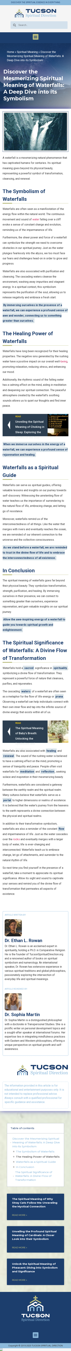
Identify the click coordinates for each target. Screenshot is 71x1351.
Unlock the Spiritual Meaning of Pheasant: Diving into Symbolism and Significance (35, 1267)
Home (10, 52)
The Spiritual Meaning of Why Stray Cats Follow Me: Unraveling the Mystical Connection (34, 1202)
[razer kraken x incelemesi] (35, 1349)
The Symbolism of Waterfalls (35, 1151)
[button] (35, 37)
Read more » (19, 1215)
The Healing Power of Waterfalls (38, 1156)
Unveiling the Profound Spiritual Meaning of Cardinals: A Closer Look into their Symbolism (34, 1235)
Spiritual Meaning (27, 52)
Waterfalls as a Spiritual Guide (36, 1161)
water (35, 219)
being (64, 361)
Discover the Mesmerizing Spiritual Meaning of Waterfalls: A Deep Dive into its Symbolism (36, 1142)
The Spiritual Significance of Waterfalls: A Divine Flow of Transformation (33, 1175)
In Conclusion (25, 1167)
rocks (16, 839)
